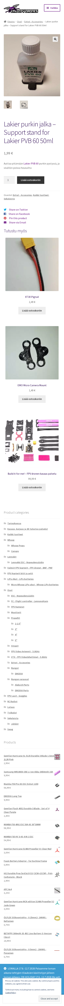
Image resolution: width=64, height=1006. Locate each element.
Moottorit (16, 612)
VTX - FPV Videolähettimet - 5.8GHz (29, 657)
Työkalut (12, 712)
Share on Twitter (18, 209)
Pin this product (18, 218)
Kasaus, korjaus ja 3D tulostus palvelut (27, 528)
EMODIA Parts (22, 690)
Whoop (10, 539)
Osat (19, 21)
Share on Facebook (19, 213)
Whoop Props (18, 545)
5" (16, 640)
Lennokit (11, 556)
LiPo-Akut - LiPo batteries (20, 578)
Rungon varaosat (20, 679)
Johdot (15, 723)
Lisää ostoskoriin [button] (32, 310)
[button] (55, 39)
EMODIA (19, 673)
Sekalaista (9, 198)
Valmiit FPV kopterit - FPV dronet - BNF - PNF (30, 567)
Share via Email (17, 222)
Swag (10, 729)
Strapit (15, 645)
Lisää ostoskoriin (31, 180)
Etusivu (11, 21)
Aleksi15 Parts (22, 684)
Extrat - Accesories (33, 21)
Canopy (15, 551)
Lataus (11, 707)
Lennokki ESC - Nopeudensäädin (27, 562)
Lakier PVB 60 (31, 163)
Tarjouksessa (14, 523)
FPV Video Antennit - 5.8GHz (25, 651)
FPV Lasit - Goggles (17, 695)
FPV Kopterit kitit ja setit (20, 573)
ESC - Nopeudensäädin (22, 595)
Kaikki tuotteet (41, 195)
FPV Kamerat (17, 606)
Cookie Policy (10, 992)
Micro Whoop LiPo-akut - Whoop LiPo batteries (35, 584)
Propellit (15, 618)
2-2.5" (18, 623)
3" (16, 629)
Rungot (15, 668)
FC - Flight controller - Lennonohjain (29, 601)
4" (16, 634)
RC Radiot (12, 701)
